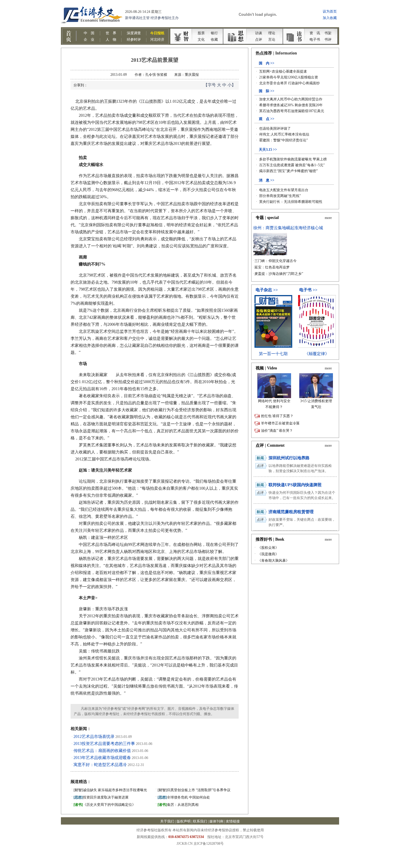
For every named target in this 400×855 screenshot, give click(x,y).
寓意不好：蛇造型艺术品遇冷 (100, 765)
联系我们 (200, 821)
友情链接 (233, 821)
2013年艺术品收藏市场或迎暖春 (102, 757)
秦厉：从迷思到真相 (178, 805)
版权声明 (184, 821)
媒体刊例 (216, 821)
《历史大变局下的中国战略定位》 (104, 805)
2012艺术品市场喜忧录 (93, 736)
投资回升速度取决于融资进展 (101, 797)
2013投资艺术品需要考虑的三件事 (104, 743)
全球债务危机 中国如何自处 (184, 797)
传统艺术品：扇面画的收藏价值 (102, 750)
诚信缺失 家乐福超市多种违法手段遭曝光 (110, 790)
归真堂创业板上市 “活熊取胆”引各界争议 (194, 790)
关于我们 (167, 821)
